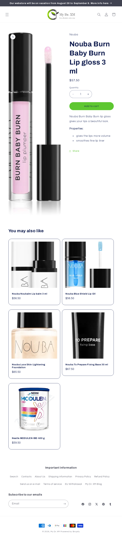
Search (14, 476)
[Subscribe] (64, 504)
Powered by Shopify (70, 531)
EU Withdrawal (73, 484)
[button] (7, 14)
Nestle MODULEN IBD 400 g (28, 438)
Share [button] (76, 151)
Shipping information (60, 476)
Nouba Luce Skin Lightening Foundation (28, 366)
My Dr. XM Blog (93, 484)
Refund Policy (102, 476)
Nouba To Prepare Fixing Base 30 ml (86, 364)
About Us (40, 476)
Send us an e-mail (30, 484)
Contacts (26, 476)
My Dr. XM (55, 531)
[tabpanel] (91, 128)
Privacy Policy (83, 476)
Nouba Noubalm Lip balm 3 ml (29, 293)
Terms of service (52, 484)
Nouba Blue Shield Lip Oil (80, 293)
